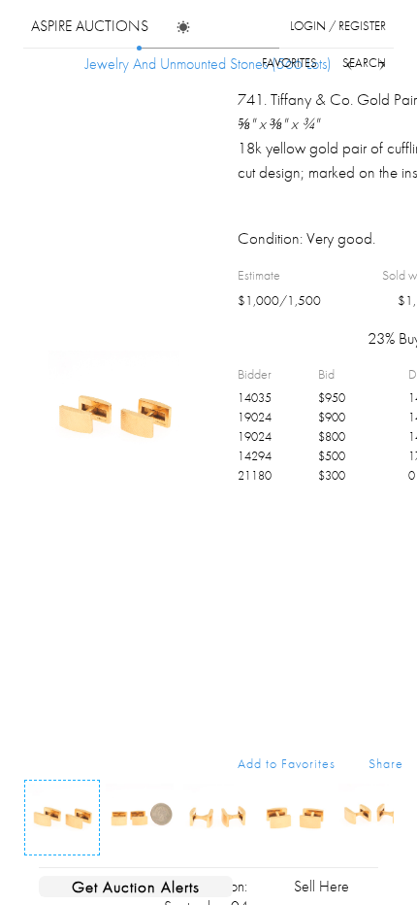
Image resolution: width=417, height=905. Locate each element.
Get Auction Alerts (136, 886)
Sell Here (321, 886)
